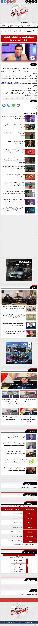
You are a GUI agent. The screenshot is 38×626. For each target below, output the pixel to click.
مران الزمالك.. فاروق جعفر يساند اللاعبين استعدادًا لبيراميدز (13, 117)
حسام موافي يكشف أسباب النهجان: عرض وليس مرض (15, 142)
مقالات (32, 370)
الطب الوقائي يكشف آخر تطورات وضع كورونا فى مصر (14, 175)
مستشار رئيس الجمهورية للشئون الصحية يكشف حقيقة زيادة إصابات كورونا (14, 209)
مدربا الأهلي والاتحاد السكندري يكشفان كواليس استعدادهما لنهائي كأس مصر (14, 150)
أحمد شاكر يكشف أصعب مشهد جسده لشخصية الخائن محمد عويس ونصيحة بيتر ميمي (14, 160)
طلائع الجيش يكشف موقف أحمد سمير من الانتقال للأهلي (14, 184)
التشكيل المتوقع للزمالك (10, 82)
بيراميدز (26, 70)
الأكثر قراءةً (31, 431)
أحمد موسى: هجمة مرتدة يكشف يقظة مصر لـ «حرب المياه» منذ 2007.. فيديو (14, 200)
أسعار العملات (30, 494)
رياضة (29, 31)
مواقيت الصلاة (29, 552)
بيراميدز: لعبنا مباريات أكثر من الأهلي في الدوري (14, 125)
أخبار (33, 287)
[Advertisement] (19, 237)
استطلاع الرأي (30, 483)
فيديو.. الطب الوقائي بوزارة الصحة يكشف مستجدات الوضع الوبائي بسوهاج (13, 192)
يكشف (25, 98)
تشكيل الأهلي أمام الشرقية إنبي (24, 25)
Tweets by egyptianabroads (28, 594)
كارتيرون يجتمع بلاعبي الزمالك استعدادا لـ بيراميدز (14, 134)
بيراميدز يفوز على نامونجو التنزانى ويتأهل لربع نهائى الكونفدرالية (13, 167)
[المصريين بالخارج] (19, 270)
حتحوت (22, 68)
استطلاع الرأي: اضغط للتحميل (29, 487)
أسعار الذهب (30, 503)
